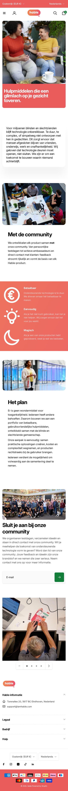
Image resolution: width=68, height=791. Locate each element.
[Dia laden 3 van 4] (36, 666)
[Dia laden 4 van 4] (41, 666)
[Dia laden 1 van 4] (27, 666)
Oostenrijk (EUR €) (11, 3)
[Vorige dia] (19, 665)
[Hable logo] (9, 686)
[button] (4, 13)
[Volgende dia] (48, 665)
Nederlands (55, 3)
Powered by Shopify (39, 786)
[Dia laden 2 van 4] (31, 666)
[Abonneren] (59, 577)
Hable (29, 786)
